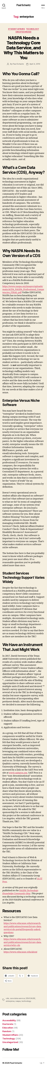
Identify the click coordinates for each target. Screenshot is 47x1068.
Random (6, 1031)
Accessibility (9, 1020)
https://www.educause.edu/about (20, 952)
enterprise (10, 1001)
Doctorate (7, 1024)
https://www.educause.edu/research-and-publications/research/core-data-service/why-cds (23, 942)
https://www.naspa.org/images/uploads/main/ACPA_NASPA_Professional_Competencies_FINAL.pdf (23, 289)
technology (26, 1001)
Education (7, 1027)
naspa (18, 1001)
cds (7, 998)
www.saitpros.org (18, 772)
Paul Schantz (24, 5)
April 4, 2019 (35, 64)
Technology (32, 29)
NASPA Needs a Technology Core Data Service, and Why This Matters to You (24, 47)
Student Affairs (16, 29)
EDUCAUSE (30, 998)
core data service (17, 998)
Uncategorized (23, 32)
